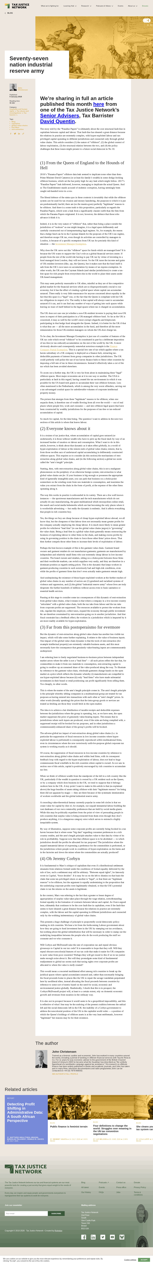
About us (131, 6)
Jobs (118, 1192)
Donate (145, 6)
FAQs (101, 1192)
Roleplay (58, 1231)
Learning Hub (68, 6)
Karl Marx (15, 127)
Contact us (120, 1182)
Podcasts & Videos (103, 6)
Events (120, 6)
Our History (86, 1192)
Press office (121, 1187)
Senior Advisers (59, 115)
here (98, 104)
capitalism (16, 123)
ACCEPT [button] (144, 1260)
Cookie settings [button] (130, 1260)
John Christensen (23, 89)
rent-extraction (18, 129)
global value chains (20, 125)
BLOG (10, 13)
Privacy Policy (140, 1187)
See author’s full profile (65, 1074)
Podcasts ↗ (104, 1182)
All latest (85, 1187)
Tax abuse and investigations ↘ (19, 112)
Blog (13, 122)
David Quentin (57, 121)
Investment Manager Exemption (70, 244)
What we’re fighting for (50, 6)
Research (85, 6)
